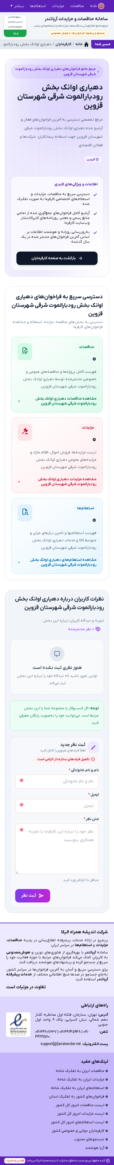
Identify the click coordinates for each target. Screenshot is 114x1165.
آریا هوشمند (94, 1147)
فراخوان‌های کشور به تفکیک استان (76, 1096)
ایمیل (93, 794)
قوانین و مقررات (14, 1161)
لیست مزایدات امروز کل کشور (80, 1113)
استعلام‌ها (83, 945)
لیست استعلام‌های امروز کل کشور (77, 1122)
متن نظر (91, 819)
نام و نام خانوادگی (84, 770)
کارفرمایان (63, 44)
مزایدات (102, 945)
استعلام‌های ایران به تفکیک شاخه (77, 1088)
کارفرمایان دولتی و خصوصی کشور (78, 1130)
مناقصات (14, 940)
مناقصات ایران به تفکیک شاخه (80, 1071)
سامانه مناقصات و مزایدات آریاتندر (76, 19)
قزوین (91, 160)
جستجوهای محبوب (89, 1139)
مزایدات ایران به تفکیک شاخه (80, 1079)
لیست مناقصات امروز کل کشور (80, 1105)
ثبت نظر (28, 895)
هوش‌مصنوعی (18, 952)
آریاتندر (90, 952)
